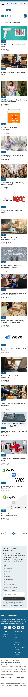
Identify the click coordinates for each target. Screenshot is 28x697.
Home (2, 10)
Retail (6, 582)
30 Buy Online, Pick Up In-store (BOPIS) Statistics (14, 432)
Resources (17, 655)
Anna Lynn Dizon (6, 242)
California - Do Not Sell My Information (19, 678)
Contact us (6, 636)
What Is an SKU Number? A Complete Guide (13, 45)
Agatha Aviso (5, 132)
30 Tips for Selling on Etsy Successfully (9, 128)
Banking (16, 650)
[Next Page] (26, 533)
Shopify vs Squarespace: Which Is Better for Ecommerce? (12, 514)
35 (23, 533)
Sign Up (14, 598)
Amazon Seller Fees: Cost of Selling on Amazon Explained (13, 156)
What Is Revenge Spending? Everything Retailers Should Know (14, 101)
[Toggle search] (25, 4)
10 (17, 533)
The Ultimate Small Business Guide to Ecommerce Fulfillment (13, 294)
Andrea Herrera (5, 49)
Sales (6, 574)
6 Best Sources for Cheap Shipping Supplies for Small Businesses (12, 321)
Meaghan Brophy (5, 76)
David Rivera (5, 159)
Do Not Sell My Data (5, 686)
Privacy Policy (21, 605)
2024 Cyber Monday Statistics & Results (11, 211)
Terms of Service (3, 678)
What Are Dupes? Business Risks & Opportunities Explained (12, 266)
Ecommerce (8, 568)
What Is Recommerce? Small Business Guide (13, 73)
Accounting (8, 566)
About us (5, 634)
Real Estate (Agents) (10, 584)
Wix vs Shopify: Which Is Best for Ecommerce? (12, 487)
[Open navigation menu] (3, 4)
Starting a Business (10, 590)
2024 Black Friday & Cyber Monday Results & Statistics (12, 183)
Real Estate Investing (11, 587)
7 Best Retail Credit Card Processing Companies (13, 404)
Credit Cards (17, 652)
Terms (14, 605)
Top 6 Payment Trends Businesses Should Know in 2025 (12, 239)
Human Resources (10, 579)
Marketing (8, 571)
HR (15, 635)
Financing (7, 576)
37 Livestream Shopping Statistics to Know (13, 459)
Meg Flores (4, 187)
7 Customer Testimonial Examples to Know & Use (13, 377)
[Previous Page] (1, 533)
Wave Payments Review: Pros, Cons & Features (13, 349)
